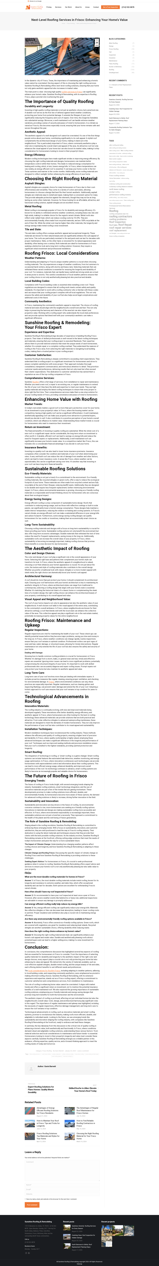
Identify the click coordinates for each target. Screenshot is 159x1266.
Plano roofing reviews (115, 203)
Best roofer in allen (114, 156)
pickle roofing (113, 197)
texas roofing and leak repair (91, 1054)
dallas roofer (125, 164)
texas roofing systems (57, 1056)
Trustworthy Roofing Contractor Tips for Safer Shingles (120, 129)
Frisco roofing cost (121, 173)
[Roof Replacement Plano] (106, 1230)
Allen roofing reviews (127, 150)
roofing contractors (120, 216)
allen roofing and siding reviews (117, 148)
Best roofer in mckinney (126, 156)
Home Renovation (114, 178)
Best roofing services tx (35, 1054)
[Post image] (30, 1110)
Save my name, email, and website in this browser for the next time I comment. (51, 1199)
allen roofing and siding (116, 145)
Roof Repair (125, 225)
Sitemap (79, 1264)
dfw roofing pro (122, 167)
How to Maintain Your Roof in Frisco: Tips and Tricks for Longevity (48, 1123)
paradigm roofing (114, 192)
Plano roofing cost (129, 200)
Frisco (51, 682)
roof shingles (112, 233)
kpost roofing (112, 181)
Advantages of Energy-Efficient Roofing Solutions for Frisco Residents (47, 1110)
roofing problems (117, 219)
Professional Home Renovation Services (120, 207)
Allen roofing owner (114, 150)
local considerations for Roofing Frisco (44, 971)
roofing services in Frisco (72, 92)
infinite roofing (125, 178)
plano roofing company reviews (116, 200)
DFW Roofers (112, 167)
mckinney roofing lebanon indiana (120, 186)
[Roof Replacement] (117, 1230)
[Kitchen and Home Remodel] (106, 1241)
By (58, 1051)
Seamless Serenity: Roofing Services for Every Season (121, 101)
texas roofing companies (116, 236)
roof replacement (118, 230)
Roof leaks (113, 225)
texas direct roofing (79, 1054)
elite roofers (112, 173)
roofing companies (56, 1054)
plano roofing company (122, 197)
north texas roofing (46, 1054)
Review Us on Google (35, 1)
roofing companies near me (118, 214)
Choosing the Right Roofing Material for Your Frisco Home (88, 1136)
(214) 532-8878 (128, 7)
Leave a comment (83, 1051)
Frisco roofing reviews (117, 175)
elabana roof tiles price (115, 170)
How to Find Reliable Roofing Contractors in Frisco (86, 1123)
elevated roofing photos (128, 170)
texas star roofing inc (68, 1056)
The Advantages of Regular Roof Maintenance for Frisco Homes (87, 1110)
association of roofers (115, 153)
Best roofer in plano (115, 159)
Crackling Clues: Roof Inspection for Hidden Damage (120, 110)
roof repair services (120, 227)
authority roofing (126, 153)
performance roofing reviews (120, 195)
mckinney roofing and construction (119, 184)
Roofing (35, 382)
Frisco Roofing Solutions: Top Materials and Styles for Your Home (48, 1136)
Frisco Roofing (30, 39)
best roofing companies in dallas (118, 161)
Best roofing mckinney (115, 164)
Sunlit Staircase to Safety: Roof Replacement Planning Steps (119, 119)
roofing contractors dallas (68, 1054)
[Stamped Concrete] (128, 1230)
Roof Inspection (117, 222)
